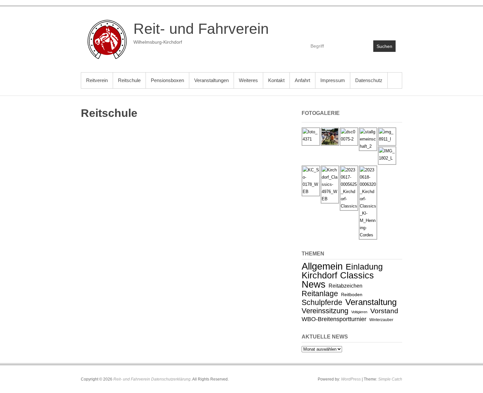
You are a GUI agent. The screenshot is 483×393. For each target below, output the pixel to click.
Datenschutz (368, 80)
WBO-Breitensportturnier (334, 319)
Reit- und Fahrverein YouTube (376, 25)
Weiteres (248, 80)
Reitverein (97, 80)
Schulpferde (322, 302)
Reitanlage (320, 293)
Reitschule (129, 80)
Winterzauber (381, 319)
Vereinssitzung (325, 311)
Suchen (384, 46)
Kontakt (276, 80)
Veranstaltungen (211, 80)
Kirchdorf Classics (338, 275)
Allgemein (322, 266)
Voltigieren (359, 312)
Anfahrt (302, 80)
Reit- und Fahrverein (201, 28)
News (314, 284)
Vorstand (384, 311)
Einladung (364, 266)
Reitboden (351, 294)
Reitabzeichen (345, 286)
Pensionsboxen (167, 80)
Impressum (332, 80)
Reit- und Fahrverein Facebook (361, 25)
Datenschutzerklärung (171, 379)
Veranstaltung (371, 302)
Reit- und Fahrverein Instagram (390, 25)
